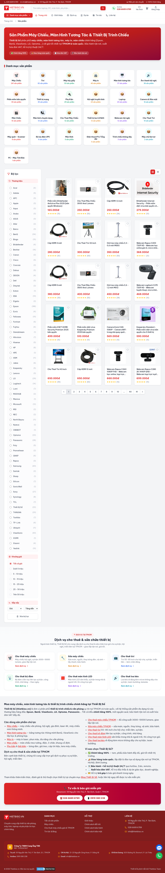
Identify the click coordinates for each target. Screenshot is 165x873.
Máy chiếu (12, 726)
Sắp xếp (15, 603)
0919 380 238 (18, 856)
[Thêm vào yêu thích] (68, 181)
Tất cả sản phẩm (51, 821)
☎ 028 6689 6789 (70, 798)
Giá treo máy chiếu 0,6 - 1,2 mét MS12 (118, 286)
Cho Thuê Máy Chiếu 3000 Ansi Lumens (86, 202)
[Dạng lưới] (152, 172)
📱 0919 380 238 (96, 798)
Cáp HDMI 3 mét (55, 243)
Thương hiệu (17, 181)
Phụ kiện (11, 746)
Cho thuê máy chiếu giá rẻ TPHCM (59, 828)
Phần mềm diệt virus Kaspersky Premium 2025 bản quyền (86, 329)
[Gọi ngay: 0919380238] (159, 855)
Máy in (10, 739)
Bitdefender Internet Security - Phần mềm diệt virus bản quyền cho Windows (147, 205)
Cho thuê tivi (94, 730)
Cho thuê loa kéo (96, 740)
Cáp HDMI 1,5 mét (114, 201)
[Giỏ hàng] (147, 8)
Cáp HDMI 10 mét (84, 369)
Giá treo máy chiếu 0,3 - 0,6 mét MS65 (118, 244)
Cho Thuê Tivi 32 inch (86, 243)
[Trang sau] (142, 391)
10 (118, 392)
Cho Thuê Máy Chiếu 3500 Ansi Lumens (86, 286)
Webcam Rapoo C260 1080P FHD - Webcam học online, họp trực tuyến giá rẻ (116, 373)
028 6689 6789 (12, 2)
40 (130, 392)
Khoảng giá (17, 557)
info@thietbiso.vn (29, 2)
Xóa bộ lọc (24, 616)
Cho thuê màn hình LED (99, 737)
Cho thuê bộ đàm (96, 733)
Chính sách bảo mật (93, 831)
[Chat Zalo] (159, 847)
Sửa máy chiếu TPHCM (99, 726)
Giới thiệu (89, 821)
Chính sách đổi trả (92, 824)
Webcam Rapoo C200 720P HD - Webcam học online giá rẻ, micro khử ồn (147, 247)
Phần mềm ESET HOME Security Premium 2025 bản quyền (58, 329)
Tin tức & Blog (50, 831)
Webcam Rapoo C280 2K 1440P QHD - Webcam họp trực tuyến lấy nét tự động (147, 373)
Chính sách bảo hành (94, 828)
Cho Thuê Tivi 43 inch (57, 369)
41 (137, 392)
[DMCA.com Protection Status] (46, 869)
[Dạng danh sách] (158, 172)
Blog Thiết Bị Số (89, 777)
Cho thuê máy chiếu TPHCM (102, 720)
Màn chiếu (12, 743)
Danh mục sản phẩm (18, 15)
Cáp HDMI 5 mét (55, 285)
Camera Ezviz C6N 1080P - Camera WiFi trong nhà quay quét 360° (116, 331)
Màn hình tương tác (16, 733)
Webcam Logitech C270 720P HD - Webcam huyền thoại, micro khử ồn (147, 289)
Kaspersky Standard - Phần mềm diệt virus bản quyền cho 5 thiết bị (147, 329)
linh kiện (22, 746)
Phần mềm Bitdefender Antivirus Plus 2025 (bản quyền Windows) (58, 203)
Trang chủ (8, 21)
